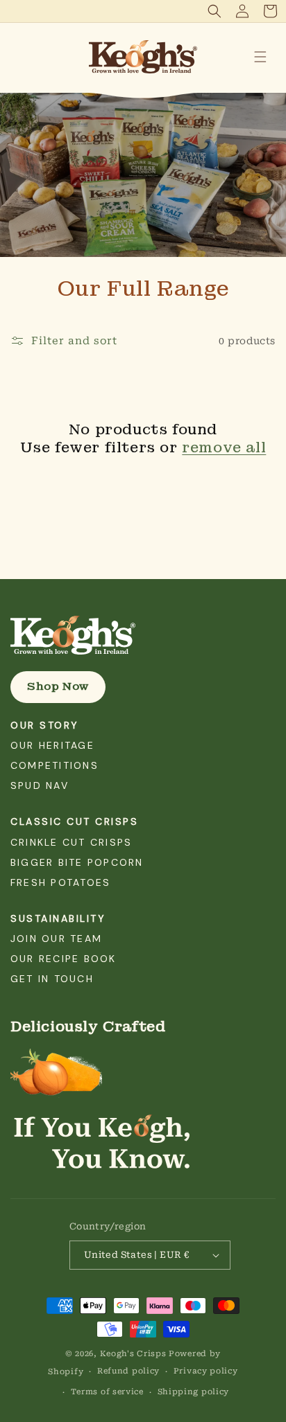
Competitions (54, 765)
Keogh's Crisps (133, 1353)
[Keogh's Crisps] (143, 635)
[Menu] (260, 57)
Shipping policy (194, 1391)
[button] (214, 11)
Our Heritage (52, 745)
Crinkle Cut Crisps (71, 842)
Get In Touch (52, 978)
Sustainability (58, 918)
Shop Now (58, 686)
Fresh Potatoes (60, 882)
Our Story (44, 725)
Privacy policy (206, 1371)
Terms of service (107, 1391)
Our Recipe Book (63, 958)
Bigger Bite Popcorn (77, 862)
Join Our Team (56, 938)
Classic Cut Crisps (74, 821)
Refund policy (128, 1371)
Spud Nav (39, 785)
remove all (224, 447)
